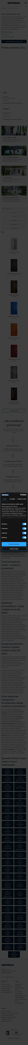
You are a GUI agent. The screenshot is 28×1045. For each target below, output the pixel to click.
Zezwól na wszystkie (14, 544)
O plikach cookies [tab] (21, 499)
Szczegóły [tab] (12, 499)
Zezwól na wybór (14, 548)
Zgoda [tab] (4, 499)
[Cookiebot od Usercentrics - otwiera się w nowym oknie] (20, 495)
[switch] (24, 528)
